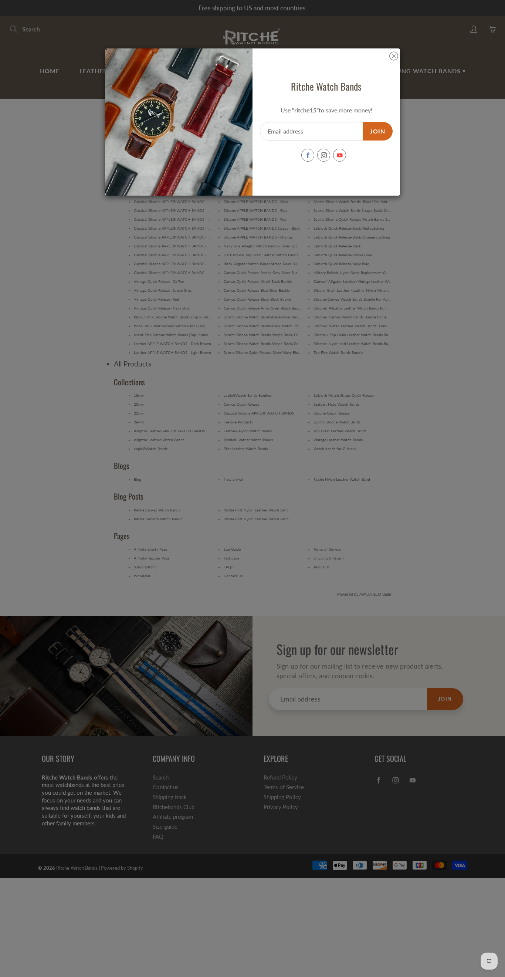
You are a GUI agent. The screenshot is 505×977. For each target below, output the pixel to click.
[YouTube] (339, 155)
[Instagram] (323, 155)
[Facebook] (307, 155)
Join (377, 131)
